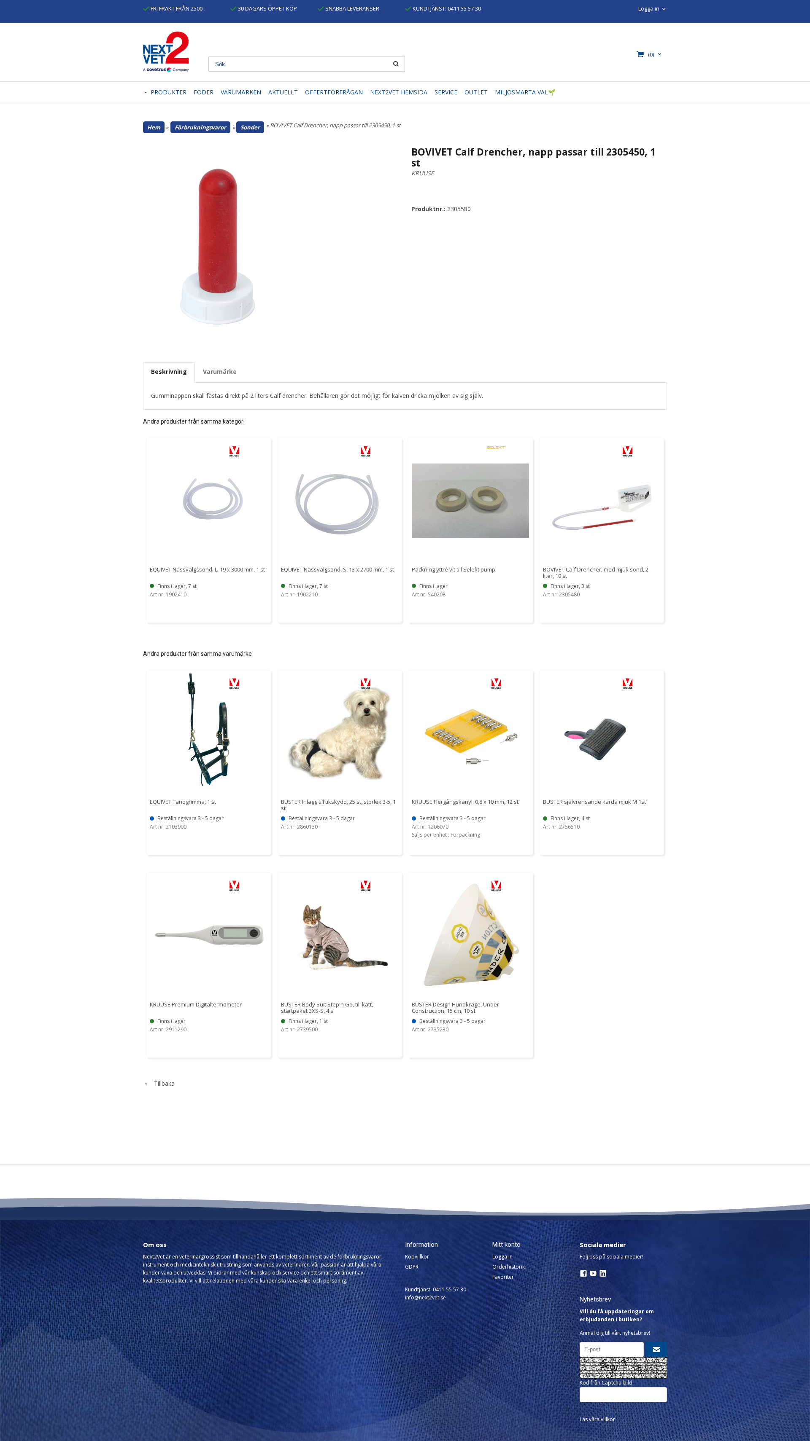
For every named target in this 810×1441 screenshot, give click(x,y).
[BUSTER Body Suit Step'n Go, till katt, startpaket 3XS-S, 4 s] (365, 886)
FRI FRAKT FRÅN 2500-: (177, 8)
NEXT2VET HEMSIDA (398, 92)
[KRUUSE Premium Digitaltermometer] (234, 886)
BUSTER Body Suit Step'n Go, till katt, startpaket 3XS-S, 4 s (327, 1007)
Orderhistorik (508, 1266)
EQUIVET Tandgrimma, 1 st (183, 801)
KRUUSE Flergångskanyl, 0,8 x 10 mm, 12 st (465, 801)
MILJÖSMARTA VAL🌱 (525, 92)
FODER (203, 92)
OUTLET (476, 92)
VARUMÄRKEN (241, 92)
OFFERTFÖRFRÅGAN (334, 92)
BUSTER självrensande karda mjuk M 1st (594, 801)
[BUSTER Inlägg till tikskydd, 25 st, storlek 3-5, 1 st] (365, 683)
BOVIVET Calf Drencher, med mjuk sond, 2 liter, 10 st (595, 573)
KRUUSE (422, 173)
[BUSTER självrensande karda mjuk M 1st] (627, 683)
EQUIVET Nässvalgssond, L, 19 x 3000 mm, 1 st (207, 569)
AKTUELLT (283, 92)
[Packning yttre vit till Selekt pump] (496, 447)
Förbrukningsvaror (200, 127)
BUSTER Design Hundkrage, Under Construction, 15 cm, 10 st (455, 1007)
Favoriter (503, 1276)
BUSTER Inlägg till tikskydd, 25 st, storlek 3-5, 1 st (338, 805)
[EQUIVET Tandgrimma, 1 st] (234, 683)
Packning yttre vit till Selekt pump (453, 569)
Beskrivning (169, 372)
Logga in (502, 1256)
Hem (153, 127)
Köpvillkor (417, 1256)
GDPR (411, 1266)
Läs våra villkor (597, 1419)
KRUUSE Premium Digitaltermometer (196, 1004)
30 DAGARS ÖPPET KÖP (267, 8)
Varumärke (220, 372)
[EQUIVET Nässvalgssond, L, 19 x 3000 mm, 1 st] (234, 451)
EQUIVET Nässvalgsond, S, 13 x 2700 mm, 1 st (337, 569)
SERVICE (446, 92)
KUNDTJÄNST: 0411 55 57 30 (446, 8)
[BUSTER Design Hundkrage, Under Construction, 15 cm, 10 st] (496, 886)
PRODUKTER (168, 92)
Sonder (250, 127)
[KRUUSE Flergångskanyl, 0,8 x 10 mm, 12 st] (496, 683)
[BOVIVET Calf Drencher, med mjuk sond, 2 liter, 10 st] (627, 451)
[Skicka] (656, 1349)
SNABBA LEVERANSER (351, 8)
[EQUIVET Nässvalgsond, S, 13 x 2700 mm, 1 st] (365, 451)
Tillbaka (162, 1083)
